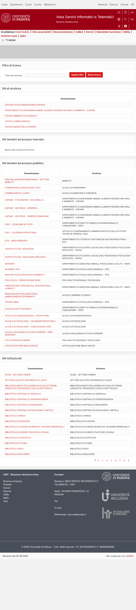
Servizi (90, 31)
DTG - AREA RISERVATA (16, 240)
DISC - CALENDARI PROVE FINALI (21, 232)
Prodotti (7, 484)
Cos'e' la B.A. (22, 31)
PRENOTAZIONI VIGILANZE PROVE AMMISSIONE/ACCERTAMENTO (21, 295)
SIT (133, 4)
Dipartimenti (16, 4)
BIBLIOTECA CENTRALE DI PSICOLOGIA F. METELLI (29, 410)
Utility (126, 31)
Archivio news (9, 35)
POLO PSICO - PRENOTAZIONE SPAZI (22, 280)
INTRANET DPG (12, 269)
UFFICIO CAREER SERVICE (17, 121)
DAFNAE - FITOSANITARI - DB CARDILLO (24, 200)
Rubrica (114, 4)
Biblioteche (50, 4)
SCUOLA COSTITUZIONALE (18, 309)
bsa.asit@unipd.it (77, 514)
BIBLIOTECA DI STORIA (16, 443)
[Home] (119, 11)
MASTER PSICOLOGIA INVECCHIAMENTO (24, 274)
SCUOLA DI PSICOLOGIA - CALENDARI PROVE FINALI (30, 321)
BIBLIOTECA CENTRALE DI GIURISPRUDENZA (26, 399)
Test (5, 501)
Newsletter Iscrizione (109, 31)
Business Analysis (12, 481)
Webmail (102, 4)
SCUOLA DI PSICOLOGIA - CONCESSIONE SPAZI (28, 326)
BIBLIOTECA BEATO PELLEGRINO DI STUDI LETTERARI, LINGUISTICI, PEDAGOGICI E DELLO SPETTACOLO (31, 387)
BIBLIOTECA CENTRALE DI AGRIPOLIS (23, 394)
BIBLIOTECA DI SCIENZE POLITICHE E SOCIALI (27, 432)
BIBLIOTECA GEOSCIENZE (17, 454)
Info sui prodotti (41, 31)
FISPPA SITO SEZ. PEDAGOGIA (19, 249)
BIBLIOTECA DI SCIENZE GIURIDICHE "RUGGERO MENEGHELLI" (35, 426)
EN (132, 12)
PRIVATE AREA (12, 302)
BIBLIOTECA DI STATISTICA (18, 437)
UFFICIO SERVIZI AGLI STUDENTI (20, 127)
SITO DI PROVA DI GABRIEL (18, 340)
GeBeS (79, 31)
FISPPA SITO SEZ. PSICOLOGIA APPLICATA (25, 257)
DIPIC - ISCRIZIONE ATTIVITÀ (19, 224)
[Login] (119, 25)
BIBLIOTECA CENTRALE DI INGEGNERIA (23, 405)
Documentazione (63, 31)
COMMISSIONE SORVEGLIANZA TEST (23, 187)
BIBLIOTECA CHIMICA (15, 415)
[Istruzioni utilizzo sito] (125, 11)
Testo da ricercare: (13, 75)
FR (132, 19)
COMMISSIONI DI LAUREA (17, 193)
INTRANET (10, 264)
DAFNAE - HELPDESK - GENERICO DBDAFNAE (27, 216)
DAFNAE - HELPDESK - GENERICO (21, 208)
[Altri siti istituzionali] (119, 19)
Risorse (7, 491)
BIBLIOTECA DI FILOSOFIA (17, 421)
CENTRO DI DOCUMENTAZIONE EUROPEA (25, 105)
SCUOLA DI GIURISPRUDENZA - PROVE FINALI (27, 315)
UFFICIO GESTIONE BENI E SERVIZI (21, 345)
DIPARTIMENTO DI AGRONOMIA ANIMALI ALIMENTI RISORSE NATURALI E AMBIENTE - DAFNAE (50, 110)
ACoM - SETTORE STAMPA (18, 374)
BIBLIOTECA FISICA (14, 448)
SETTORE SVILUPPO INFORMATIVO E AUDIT (26, 380)
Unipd (4, 4)
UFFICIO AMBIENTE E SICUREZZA (21, 116)
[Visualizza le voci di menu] (3, 40)
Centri (28, 4)
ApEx (23, 35)
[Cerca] (125, 19)
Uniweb (124, 4)
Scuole (37, 4)
